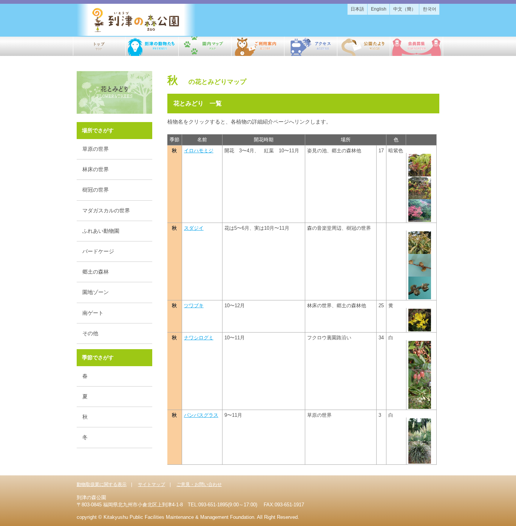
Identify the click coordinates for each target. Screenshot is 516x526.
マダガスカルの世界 (106, 210)
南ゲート (93, 313)
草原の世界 (95, 149)
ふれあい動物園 (100, 231)
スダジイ (194, 228)
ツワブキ (194, 305)
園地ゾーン (95, 292)
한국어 (429, 9)
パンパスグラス (201, 415)
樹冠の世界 (95, 190)
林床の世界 (95, 169)
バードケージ (98, 251)
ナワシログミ (198, 337)
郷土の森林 (95, 272)
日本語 (357, 9)
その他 (90, 333)
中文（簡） (404, 9)
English (378, 9)
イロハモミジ (198, 150)
